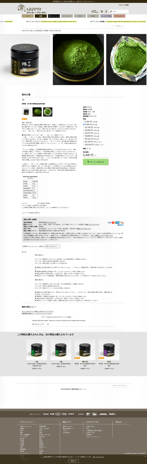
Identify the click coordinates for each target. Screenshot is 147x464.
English (121, 5)
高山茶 (22, 451)
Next (145, 59)
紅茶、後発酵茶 (25, 435)
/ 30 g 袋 (91, 122)
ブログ (28, 16)
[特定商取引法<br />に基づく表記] (106, 11)
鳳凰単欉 (23, 449)
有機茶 (22, 428)
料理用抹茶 (42, 426)
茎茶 (40, 432)
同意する (73, 461)
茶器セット (42, 447)
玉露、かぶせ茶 (44, 428)
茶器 (80, 16)
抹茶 (40, 16)
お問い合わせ (90, 426)
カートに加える (96, 162)
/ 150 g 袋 (92, 130)
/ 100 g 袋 (92, 127)
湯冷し (41, 441)
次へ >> (120, 26)
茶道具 (93, 16)
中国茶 (22, 445)
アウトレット (119, 16)
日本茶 (22, 441)
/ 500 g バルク (93, 142)
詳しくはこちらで (98, 457)
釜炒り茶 (42, 437)
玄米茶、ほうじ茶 (44, 435)
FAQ (87, 428)
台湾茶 (22, 443)
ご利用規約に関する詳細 (93, 430)
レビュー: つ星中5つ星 (36, 203)
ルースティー (67, 16)
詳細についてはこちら (92, 224)
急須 (40, 439)
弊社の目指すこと (68, 428)
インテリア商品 (106, 16)
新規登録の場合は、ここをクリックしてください (37, 313)
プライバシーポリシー (93, 437)
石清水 (109, 361)
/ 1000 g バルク (94, 145)
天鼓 (36, 361)
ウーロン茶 (23, 437)
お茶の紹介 (66, 432)
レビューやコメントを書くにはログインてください (38, 311)
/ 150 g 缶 (92, 133)
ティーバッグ (24, 453)
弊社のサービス (68, 426)
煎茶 (40, 430)
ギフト (41, 449)
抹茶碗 (41, 445)
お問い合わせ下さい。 (52, 246)
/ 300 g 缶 (92, 139)
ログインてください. (40, 205)
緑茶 (21, 432)
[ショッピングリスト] (101, 11)
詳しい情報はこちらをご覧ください (102, 235)
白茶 (21, 447)
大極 (60, 361)
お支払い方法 (90, 432)
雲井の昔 (85, 361)
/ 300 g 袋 (92, 136)
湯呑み (41, 443)
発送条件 (89, 435)
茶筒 (40, 453)
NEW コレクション (54, 16)
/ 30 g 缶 (91, 125)
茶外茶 (22, 439)
